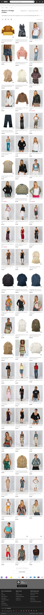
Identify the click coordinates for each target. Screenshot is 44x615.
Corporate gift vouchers (34, 596)
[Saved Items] (39, 1)
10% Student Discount (5, 599)
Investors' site (18, 598)
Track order (3, 594)
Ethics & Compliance (4, 604)
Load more (22, 572)
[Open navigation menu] (2, 1)
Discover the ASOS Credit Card (35, 601)
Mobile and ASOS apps (34, 593)
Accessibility (41, 613)
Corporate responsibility (20, 596)
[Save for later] (13, 37)
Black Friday (32, 598)
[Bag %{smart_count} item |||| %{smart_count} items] (42, 1)
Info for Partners (33, 599)
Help (2, 593)
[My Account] (36, 1)
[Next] (41, 11)
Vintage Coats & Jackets (33, 10)
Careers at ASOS (19, 594)
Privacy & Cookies (32, 613)
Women (6, 7)
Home (2, 7)
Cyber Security (18, 599)
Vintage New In (24, 10)
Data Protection (3, 603)
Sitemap (2, 601)
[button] (13, 610)
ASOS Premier (3, 598)
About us (17, 593)
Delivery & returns (4, 596)
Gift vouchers (32, 594)
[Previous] (19, 11)
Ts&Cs (37, 613)
